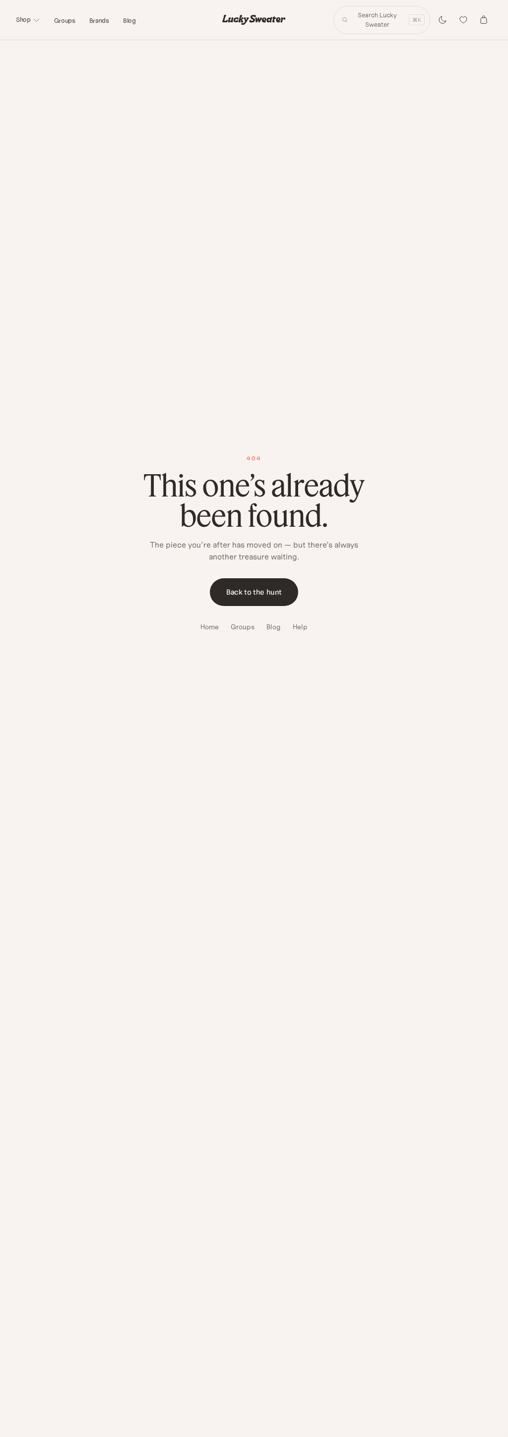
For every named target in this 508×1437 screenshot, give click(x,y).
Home (209, 626)
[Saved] (463, 20)
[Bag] (483, 20)
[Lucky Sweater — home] (254, 20)
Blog (129, 20)
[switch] (442, 20)
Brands (99, 20)
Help (300, 626)
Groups (64, 20)
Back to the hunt (254, 592)
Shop (23, 19)
